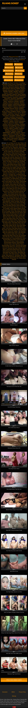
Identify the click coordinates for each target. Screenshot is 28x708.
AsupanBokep (19, 84)
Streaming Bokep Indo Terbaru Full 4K (11, 239)
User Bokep (18, 135)
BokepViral (16, 107)
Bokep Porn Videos (15, 155)
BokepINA (17, 95)
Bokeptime (5, 105)
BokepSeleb (16, 102)
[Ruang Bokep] (11, 3)
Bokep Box (22, 87)
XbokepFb (6, 139)
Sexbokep (18, 132)
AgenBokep (10, 83)
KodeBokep (16, 119)
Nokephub (5, 124)
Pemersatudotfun (21, 125)
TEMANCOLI (5, 135)
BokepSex (22, 102)
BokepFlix (21, 92)
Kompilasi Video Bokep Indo (9, 171)
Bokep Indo (19, 67)
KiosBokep (5, 119)
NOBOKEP (21, 122)
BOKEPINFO (5, 100)
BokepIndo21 (7, 98)
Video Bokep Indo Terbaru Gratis (10, 252)
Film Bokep (9, 161)
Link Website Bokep (14, 178)
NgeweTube (11, 122)
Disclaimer (4, 692)
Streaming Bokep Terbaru (18, 243)
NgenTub (6, 122)
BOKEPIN (12, 95)
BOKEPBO (5, 91)
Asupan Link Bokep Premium (12, 145)
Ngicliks (16, 122)
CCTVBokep (5, 109)
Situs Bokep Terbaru (7, 222)
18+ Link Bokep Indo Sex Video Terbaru (15, 143)
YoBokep (14, 141)
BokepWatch (22, 107)
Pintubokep (5, 127)
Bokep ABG (9, 64)
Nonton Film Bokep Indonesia (9, 205)
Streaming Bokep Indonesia (10, 242)
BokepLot (22, 100)
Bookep (16, 108)
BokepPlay (5, 102)
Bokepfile (17, 92)
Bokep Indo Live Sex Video (7, 148)
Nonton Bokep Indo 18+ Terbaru (12, 181)
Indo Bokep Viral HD (12, 162)
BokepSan (11, 102)
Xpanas (15, 139)
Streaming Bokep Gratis (19, 236)
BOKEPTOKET (21, 105)
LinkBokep (11, 121)
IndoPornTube (11, 114)
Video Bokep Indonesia (14, 253)
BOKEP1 (18, 88)
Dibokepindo (22, 109)
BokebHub (17, 87)
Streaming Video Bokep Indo (9, 246)
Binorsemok (11, 87)
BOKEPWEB (6, 108)
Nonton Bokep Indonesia (13, 189)
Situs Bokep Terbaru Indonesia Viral (11, 224)
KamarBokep (12, 117)
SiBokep (5, 134)
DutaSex (18, 111)
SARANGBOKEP (6, 132)
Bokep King (13, 88)
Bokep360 (5, 90)
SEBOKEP (13, 132)
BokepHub (15, 94)
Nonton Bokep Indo (10, 179)
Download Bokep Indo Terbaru (19, 158)
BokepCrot (6, 92)
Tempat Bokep (12, 135)
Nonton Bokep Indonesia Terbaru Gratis (16, 194)
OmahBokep (16, 124)
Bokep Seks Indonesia (9, 157)
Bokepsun (10, 104)
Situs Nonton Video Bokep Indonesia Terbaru (15, 228)
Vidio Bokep (17, 255)
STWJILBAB (16, 134)
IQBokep (23, 115)
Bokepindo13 (15, 97)
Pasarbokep (5, 125)
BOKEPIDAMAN (5, 95)
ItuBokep (6, 117)
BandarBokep (11, 85)
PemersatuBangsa (13, 125)
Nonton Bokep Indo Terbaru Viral (9, 185)
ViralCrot (9, 138)
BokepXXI (12, 108)
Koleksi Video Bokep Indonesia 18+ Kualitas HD (15, 170)
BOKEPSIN (5, 104)
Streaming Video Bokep (21, 245)
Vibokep (23, 135)
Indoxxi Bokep (6, 115)
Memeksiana (22, 121)
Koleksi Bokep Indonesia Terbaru (14, 164)
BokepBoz (11, 91)
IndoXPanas (22, 114)
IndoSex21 (17, 114)
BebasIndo (22, 85)
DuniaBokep (13, 111)
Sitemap (14, 696)
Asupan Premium (12, 84)
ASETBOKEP (5, 84)
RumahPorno (8, 131)
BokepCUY (11, 92)
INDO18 (23, 112)
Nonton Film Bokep (15, 201)
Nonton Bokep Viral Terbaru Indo (14, 198)
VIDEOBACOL (12, 136)
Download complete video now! (14, 33)
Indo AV (19, 112)
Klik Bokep (10, 119)
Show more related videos (14, 680)
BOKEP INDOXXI (6, 88)
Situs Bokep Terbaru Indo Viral (18, 222)
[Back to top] (23, 704)
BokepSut (23, 104)
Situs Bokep (20, 219)
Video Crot (5, 136)
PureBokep (16, 128)
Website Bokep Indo (14, 258)
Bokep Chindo (10, 67)
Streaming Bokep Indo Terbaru (19, 238)
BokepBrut (16, 91)
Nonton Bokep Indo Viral (11, 188)
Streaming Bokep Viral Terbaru (8, 245)
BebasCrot (17, 85)
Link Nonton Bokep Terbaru (9, 177)
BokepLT (5, 101)
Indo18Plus (4, 114)
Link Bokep (20, 172)
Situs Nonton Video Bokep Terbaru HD (10, 229)
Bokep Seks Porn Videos (20, 157)
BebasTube (5, 87)
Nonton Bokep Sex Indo (14, 197)
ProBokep (11, 128)
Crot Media (16, 109)
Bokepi (19, 94)
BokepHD (4, 94)
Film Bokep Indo (15, 161)
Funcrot (15, 112)
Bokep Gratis (22, 147)
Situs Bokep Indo (12, 221)
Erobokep (23, 111)
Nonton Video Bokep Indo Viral (12, 212)
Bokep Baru (15, 147)
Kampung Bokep (19, 117)
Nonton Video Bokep (12, 209)
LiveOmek (16, 121)
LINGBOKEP (5, 121)
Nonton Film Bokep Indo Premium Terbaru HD (15, 204)
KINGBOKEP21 (20, 118)
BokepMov (16, 101)
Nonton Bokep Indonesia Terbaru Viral (10, 195)
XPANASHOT (21, 139)
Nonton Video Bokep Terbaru (18, 216)
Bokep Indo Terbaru (18, 148)
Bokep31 (23, 88)
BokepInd (5, 97)
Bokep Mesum (9, 79)
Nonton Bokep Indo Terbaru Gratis (17, 184)
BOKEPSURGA (16, 104)
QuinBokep (21, 128)
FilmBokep (10, 112)
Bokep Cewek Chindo (13, 56)
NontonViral (10, 124)
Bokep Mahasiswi (9, 70)
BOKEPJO (11, 100)
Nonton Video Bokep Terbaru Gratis (10, 218)
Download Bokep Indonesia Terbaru (10, 160)
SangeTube (19, 131)
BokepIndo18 (22, 97)
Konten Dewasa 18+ (12, 172)
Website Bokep (22, 138)
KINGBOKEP (14, 118)
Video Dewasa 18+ (10, 255)
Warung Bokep (14, 138)
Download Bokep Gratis (7, 158)
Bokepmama (11, 101)
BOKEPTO (10, 105)
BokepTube (5, 107)
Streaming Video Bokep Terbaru (14, 248)
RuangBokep (13, 129)
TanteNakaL (21, 134)
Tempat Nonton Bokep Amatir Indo (13, 249)
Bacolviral (5, 85)
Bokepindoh (13, 98)
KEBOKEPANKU (6, 118)
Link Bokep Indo (11, 174)
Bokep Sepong (20, 70)
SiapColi (23, 132)
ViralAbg (4, 138)
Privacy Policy (22, 692)
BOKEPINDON (20, 98)
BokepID (23, 94)
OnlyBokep (22, 124)
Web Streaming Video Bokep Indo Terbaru (17, 256)
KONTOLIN (22, 119)
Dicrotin (3, 111)
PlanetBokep (11, 127)
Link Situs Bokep (19, 177)
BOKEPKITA (17, 100)
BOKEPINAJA (22, 95)
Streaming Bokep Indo (7, 238)
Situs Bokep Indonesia (21, 221)
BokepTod (15, 105)
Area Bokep (16, 83)
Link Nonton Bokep (22, 175)
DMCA (13, 692)
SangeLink (14, 131)
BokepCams (21, 91)
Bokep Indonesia (8, 76)
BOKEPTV (11, 107)
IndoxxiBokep (12, 115)
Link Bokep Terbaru (13, 175)
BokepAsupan (11, 90)
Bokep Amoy (19, 64)
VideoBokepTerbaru (20, 136)
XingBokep (11, 139)
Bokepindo (9, 97)
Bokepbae (17, 90)
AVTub (24, 84)
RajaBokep (7, 129)
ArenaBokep (22, 83)
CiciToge (11, 109)
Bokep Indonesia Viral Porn (12, 154)
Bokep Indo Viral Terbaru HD (14, 151)
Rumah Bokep (20, 129)
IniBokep (18, 115)
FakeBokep (4, 112)
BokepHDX (9, 94)
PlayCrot (22, 127)
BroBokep (21, 108)
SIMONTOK (10, 134)
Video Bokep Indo (21, 250)
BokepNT (22, 101)
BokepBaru (22, 90)
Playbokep (17, 127)
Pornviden (5, 128)
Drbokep (8, 111)
